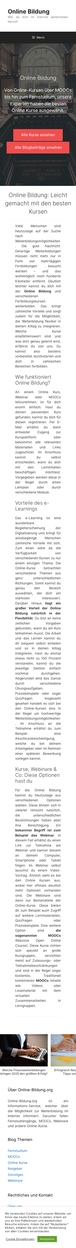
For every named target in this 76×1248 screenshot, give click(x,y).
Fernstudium (17, 1151)
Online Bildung (28, 11)
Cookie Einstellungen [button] (20, 1239)
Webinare (15, 1181)
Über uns (15, 1206)
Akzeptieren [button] (47, 1239)
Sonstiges (15, 1175)
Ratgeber (15, 1169)
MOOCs (14, 1157)
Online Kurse (17, 1163)
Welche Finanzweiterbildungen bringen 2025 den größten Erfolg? (24, 1071)
